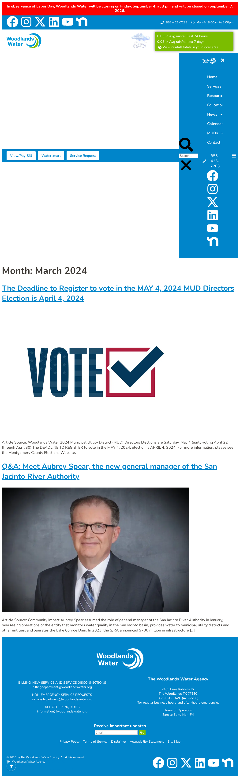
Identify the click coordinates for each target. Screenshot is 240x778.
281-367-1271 (55, 761)
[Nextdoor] (81, 22)
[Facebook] (12, 22)
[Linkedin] (54, 22)
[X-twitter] (40, 22)
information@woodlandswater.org (62, 711)
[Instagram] (26, 22)
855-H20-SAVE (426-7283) (178, 698)
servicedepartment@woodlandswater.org (62, 699)
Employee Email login (20, 765)
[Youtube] (68, 22)
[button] (186, 145)
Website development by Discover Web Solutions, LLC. (41, 769)
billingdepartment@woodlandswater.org (62, 687)
